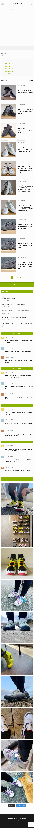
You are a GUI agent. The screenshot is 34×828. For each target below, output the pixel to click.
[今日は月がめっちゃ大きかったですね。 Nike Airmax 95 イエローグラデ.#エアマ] (17, 691)
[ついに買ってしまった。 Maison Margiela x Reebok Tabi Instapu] (17, 563)
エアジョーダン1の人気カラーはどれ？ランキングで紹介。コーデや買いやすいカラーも (18, 376)
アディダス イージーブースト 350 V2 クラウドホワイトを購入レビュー (25, 149)
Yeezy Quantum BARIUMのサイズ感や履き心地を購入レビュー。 (25, 92)
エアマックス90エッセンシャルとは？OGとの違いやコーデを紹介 (19, 361)
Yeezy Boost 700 (9, 68)
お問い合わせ (22, 818)
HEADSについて (12, 818)
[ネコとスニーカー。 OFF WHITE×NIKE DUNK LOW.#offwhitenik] (17, 787)
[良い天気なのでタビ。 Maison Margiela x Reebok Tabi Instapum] (17, 499)
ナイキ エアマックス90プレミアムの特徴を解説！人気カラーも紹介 (18, 341)
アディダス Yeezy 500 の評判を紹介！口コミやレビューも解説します (25, 226)
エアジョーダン (12, 9)
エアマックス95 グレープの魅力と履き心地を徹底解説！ (18, 351)
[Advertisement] (17, 28)
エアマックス (4, 9)
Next (21, 277)
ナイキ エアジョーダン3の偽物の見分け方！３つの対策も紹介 (19, 387)
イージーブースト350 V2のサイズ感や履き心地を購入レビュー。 (18, 424)
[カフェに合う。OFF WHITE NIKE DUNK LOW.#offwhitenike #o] (17, 755)
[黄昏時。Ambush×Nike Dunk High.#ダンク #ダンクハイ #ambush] (17, 659)
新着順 (2, 80)
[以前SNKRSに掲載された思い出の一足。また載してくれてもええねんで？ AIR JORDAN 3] (17, 723)
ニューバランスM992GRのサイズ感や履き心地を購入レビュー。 (18, 471)
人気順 (6, 80)
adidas (27, 9)
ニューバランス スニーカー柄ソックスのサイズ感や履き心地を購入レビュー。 (18, 460)
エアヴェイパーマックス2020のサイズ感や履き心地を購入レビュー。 (16, 311)
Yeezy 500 (7, 66)
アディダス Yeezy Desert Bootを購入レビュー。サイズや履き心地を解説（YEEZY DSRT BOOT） (25, 188)
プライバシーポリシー (17, 820)
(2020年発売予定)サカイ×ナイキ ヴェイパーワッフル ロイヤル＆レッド (17, 324)
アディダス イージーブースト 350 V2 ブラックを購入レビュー (25, 130)
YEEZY (19, 9)
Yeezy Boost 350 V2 (10, 61)
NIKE (23, 9)
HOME (4, 48)
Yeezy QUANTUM (9, 71)
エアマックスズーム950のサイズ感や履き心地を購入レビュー (16, 304)
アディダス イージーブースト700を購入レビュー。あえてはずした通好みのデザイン (18, 434)
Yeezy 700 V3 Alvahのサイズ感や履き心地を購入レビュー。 (25, 111)
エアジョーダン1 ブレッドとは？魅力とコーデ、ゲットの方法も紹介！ (19, 398)
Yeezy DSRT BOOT (10, 73)
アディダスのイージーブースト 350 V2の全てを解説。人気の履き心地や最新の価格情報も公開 (25, 208)
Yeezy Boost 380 (9, 63)
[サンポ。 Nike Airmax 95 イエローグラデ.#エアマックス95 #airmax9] (17, 627)
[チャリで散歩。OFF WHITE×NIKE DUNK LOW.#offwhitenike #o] (17, 595)
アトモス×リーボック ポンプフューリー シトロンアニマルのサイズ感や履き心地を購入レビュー (17, 297)
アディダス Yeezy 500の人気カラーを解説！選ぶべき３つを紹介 (25, 245)
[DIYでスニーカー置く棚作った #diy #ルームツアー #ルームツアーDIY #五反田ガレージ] (17, 531)
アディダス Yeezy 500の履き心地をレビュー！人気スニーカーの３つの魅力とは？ (25, 265)
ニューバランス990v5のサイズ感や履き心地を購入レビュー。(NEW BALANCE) (18, 450)
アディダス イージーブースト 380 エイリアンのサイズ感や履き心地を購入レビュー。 (25, 169)
